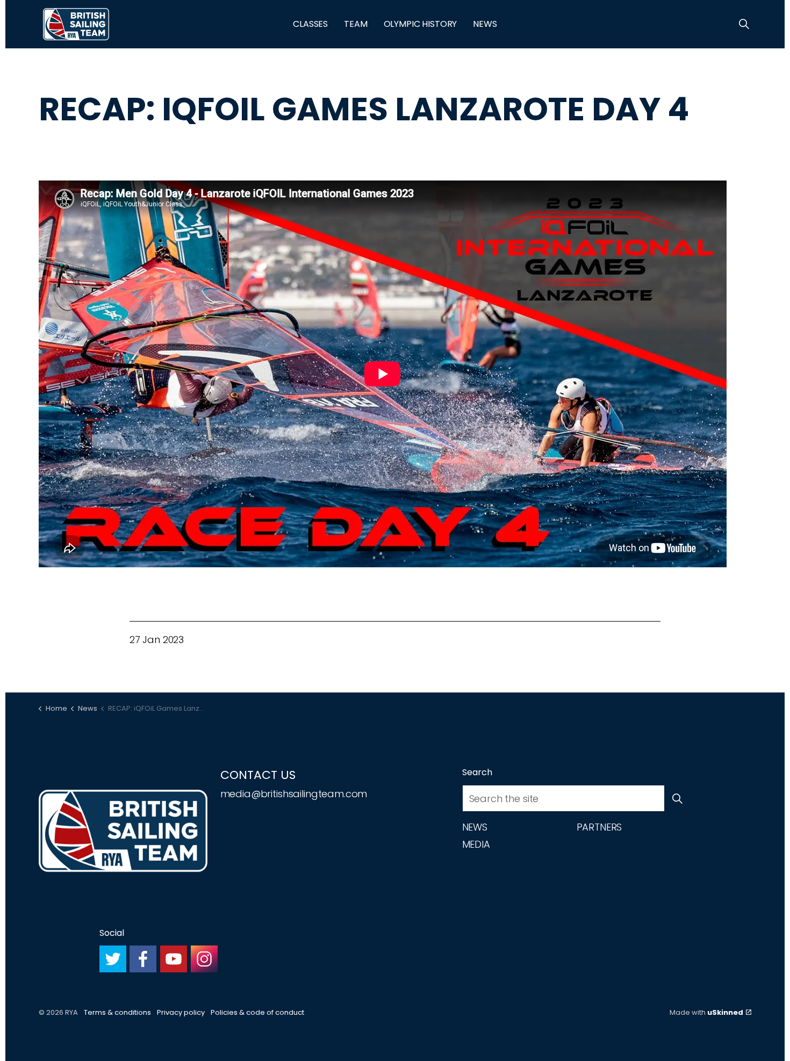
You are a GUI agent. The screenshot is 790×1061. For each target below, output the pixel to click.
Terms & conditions (117, 1012)
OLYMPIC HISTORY (420, 24)
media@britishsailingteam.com (294, 793)
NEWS (485, 24)
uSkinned (725, 1012)
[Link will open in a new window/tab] (112, 958)
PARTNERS (599, 827)
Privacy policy (181, 1012)
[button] (677, 798)
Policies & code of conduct (257, 1012)
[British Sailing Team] (76, 24)
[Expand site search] (744, 24)
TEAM (355, 24)
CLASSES (310, 24)
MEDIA (476, 844)
